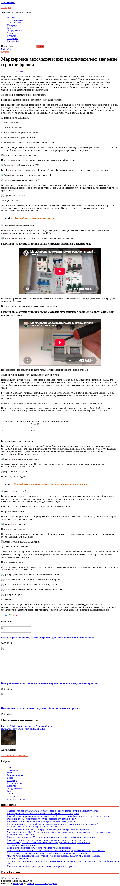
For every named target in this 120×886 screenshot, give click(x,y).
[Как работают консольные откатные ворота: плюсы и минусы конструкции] (26, 677)
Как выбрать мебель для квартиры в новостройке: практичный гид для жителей (47, 840)
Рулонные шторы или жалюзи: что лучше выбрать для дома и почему (41, 819)
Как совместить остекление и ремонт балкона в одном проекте (41, 708)
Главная (11, 17)
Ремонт (10, 28)
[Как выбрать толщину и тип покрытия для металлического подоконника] (16, 632)
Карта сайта (13, 41)
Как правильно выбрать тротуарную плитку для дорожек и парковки (41, 866)
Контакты (18, 20)
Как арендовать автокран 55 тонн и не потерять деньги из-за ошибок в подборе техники (51, 837)
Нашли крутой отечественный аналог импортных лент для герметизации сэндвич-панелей (52, 824)
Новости (11, 36)
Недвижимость (14, 783)
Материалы (12, 38)
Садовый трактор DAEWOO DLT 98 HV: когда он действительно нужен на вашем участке (52, 811)
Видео (10, 778)
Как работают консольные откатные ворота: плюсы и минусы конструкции (49, 683)
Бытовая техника (15, 775)
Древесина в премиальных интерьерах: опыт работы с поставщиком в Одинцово (47, 853)
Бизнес (10, 772)
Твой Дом (6, 7)
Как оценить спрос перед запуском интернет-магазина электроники (41, 821)
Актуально (12, 770)
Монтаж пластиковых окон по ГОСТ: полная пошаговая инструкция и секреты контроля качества (56, 850)
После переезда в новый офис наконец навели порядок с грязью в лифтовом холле (48, 842)
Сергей (20, 71)
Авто (9, 767)
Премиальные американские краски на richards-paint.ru (34, 826)
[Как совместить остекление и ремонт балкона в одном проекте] (12, 702)
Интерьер (12, 25)
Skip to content (8, 2)
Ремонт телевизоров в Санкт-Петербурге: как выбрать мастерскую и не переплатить (49, 829)
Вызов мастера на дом (18, 858)
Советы (11, 33)
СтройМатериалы (16, 799)
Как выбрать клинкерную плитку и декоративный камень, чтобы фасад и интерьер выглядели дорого (58, 816)
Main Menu (6, 49)
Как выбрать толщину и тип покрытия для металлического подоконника (48, 637)
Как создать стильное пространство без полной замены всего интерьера (43, 813)
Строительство (14, 22)
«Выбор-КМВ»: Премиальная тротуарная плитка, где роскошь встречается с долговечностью (53, 855)
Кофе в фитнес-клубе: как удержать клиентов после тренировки (39, 848)
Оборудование (14, 30)
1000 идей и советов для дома (42, 883)
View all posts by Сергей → (14, 755)
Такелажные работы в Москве (22, 845)
